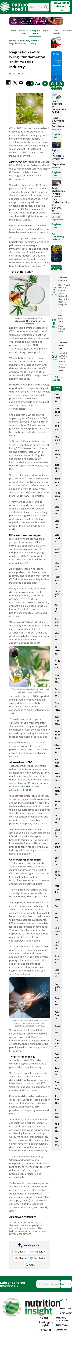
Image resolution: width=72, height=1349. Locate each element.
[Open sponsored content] (36, 24)
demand (31, 786)
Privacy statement (63, 1319)
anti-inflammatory (27, 209)
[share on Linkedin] (8, 83)
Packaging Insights (46, 1324)
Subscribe (65, 1284)
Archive (61, 1329)
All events (56, 378)
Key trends (56, 31)
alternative (26, 225)
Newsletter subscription (62, 4)
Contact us (63, 1308)
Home (13, 30)
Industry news (23, 31)
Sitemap (62, 1325)
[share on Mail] (21, 83)
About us (61, 1301)
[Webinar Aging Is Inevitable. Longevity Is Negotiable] (56, 260)
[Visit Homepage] (15, 12)
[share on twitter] (15, 83)
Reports (47, 30)
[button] (20, 1251)
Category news (35, 31)
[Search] (46, 7)
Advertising (64, 1313)
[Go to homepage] (31, 1316)
